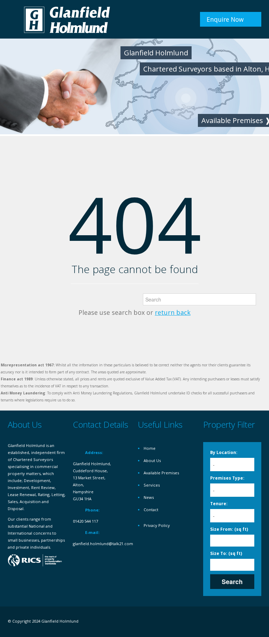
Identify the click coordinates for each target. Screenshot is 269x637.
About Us (152, 460)
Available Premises (161, 472)
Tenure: (219, 504)
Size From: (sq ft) (229, 529)
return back (173, 312)
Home (150, 448)
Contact (151, 509)
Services (152, 485)
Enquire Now (225, 19)
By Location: (223, 452)
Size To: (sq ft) (226, 553)
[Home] (67, 19)
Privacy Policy (157, 525)
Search (232, 581)
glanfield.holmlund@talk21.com (103, 543)
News (149, 497)
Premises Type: (227, 478)
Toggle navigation (14, 20)
